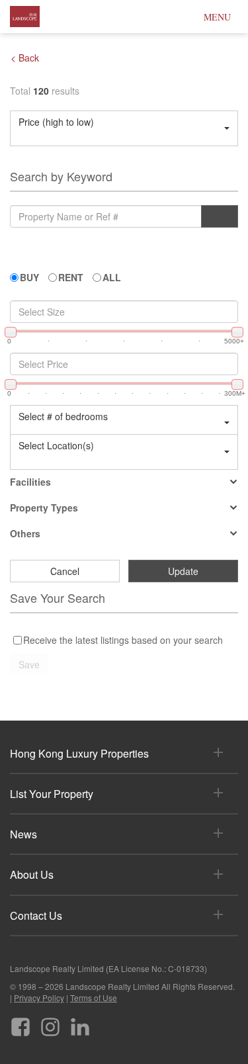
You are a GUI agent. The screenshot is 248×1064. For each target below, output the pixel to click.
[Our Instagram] (50, 1022)
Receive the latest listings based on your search (123, 639)
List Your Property (51, 793)
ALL (112, 277)
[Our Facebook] (20, 1022)
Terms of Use (93, 997)
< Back (25, 57)
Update (183, 571)
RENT (70, 277)
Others (25, 533)
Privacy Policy (39, 997)
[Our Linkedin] (80, 1022)
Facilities (30, 481)
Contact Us (36, 915)
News (23, 834)
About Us (32, 874)
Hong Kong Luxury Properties (79, 753)
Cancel (64, 571)
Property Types (44, 507)
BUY (29, 277)
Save (29, 664)
